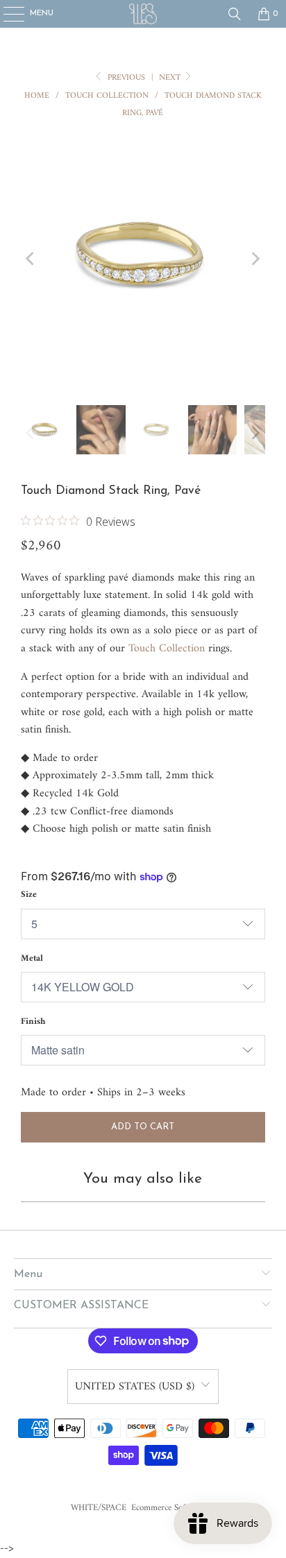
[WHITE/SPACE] (143, 14)
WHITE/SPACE (98, 1508)
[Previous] (31, 259)
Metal (32, 958)
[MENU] (6, 14)
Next (171, 78)
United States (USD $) (134, 1386)
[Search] (234, 14)
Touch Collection (166, 648)
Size (29, 894)
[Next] (255, 259)
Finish (33, 1021)
